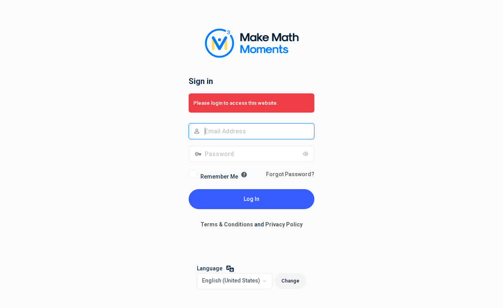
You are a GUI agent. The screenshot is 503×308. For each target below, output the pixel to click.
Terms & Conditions (226, 224)
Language (209, 268)
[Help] (244, 174)
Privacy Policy (284, 224)
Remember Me (219, 176)
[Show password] (306, 154)
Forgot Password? (290, 174)
